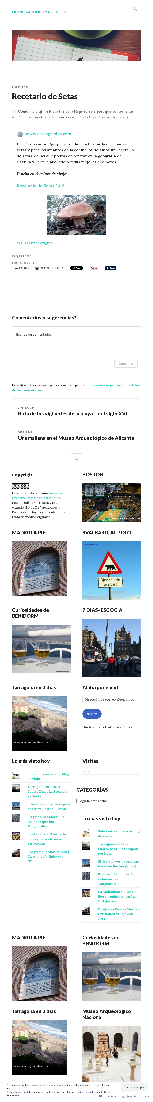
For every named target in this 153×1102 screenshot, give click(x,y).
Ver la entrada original (35, 243)
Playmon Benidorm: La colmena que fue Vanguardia (45, 821)
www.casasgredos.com (48, 133)
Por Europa (20, 87)
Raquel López (21, 256)
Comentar (126, 364)
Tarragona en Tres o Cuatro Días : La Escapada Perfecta (47, 791)
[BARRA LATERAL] (76, 459)
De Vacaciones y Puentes (39, 12)
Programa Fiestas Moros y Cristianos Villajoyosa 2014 (48, 856)
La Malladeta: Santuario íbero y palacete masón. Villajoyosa (46, 839)
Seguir (92, 714)
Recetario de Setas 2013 (40, 185)
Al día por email (100, 687)
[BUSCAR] (135, 9)
